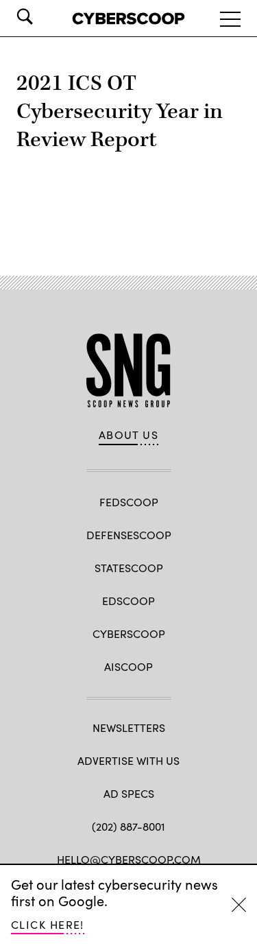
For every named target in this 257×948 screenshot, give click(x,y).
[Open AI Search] (43, 16)
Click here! (47, 924)
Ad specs (128, 793)
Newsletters (129, 727)
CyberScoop (129, 633)
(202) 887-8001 (128, 826)
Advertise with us (128, 760)
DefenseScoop (128, 535)
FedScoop (128, 502)
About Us (129, 435)
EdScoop (128, 600)
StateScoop (129, 567)
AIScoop (128, 666)
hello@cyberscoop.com (129, 859)
